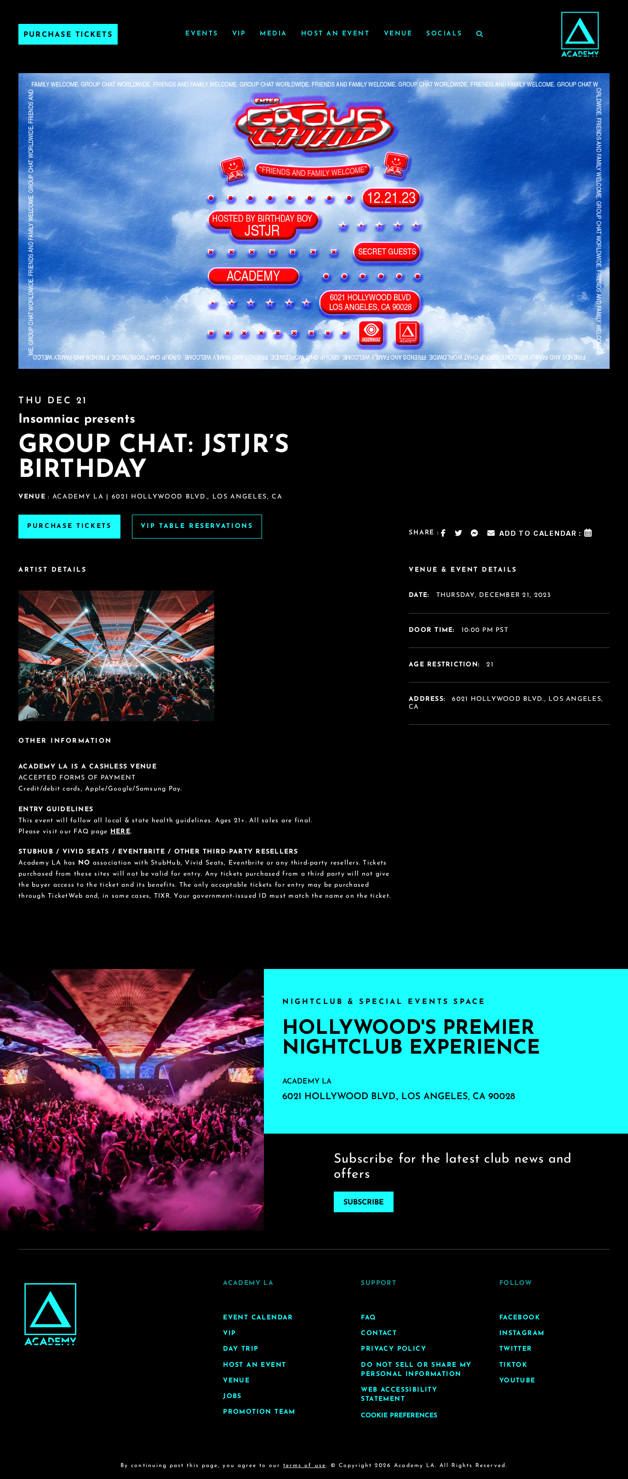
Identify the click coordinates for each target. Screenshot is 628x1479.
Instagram (522, 1333)
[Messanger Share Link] (475, 533)
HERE (120, 831)
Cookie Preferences (399, 1415)
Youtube (517, 1380)
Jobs (232, 1396)
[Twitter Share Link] (459, 533)
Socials (444, 33)
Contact (379, 1333)
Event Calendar (258, 1317)
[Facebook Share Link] (443, 533)
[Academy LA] (50, 1314)
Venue (398, 33)
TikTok (513, 1364)
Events (201, 33)
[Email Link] (491, 533)
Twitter (515, 1349)
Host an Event (335, 33)
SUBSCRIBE (363, 1202)
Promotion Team (259, 1412)
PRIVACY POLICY (393, 1349)
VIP (239, 33)
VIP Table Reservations (197, 526)
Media (273, 33)
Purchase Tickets (68, 35)
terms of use (304, 1465)
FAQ (368, 1317)
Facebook (519, 1317)
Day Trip (240, 1349)
